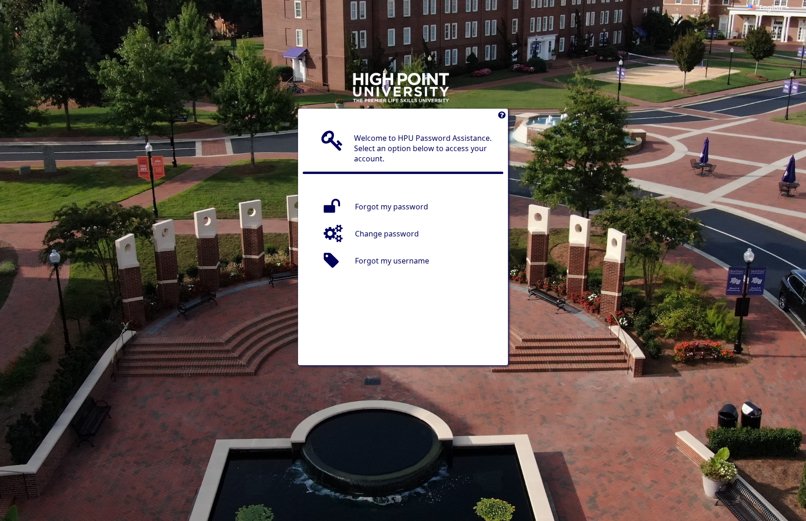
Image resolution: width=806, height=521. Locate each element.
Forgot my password (391, 206)
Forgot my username (392, 261)
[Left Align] (501, 117)
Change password (387, 234)
